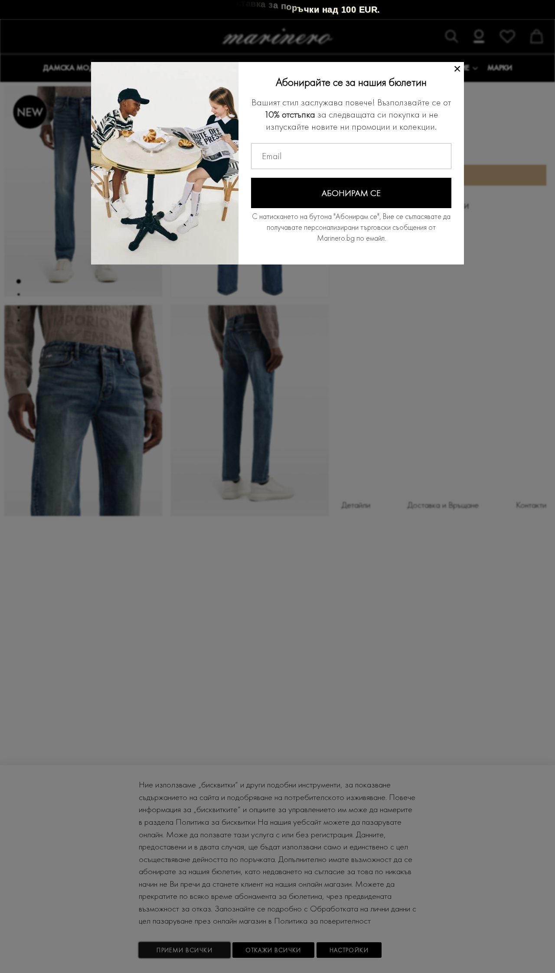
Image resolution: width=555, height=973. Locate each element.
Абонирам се (351, 193)
